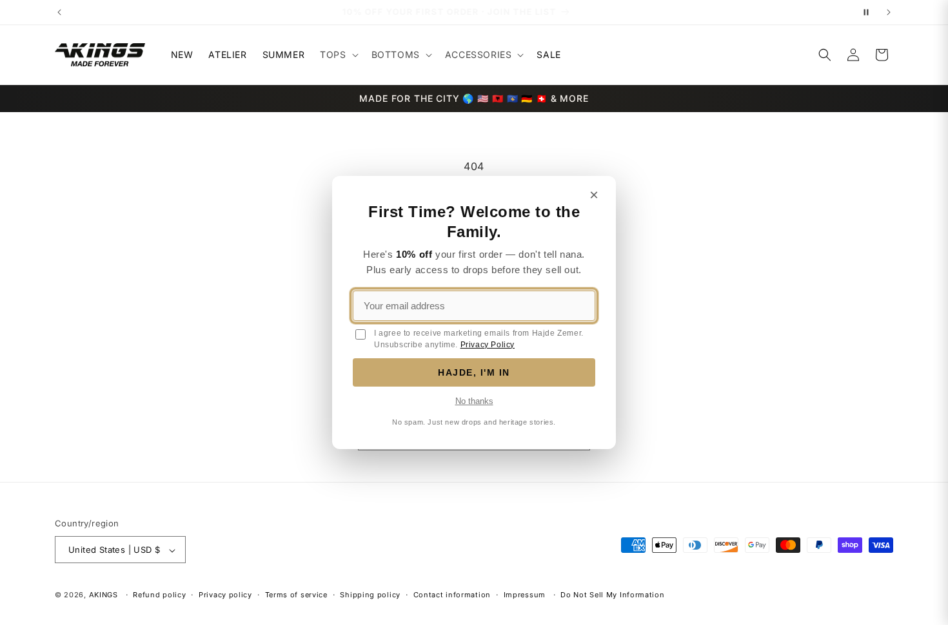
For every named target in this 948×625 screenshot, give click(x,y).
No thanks (474, 401)
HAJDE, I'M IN (474, 372)
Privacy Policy (487, 344)
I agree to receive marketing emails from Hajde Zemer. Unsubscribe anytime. (479, 339)
